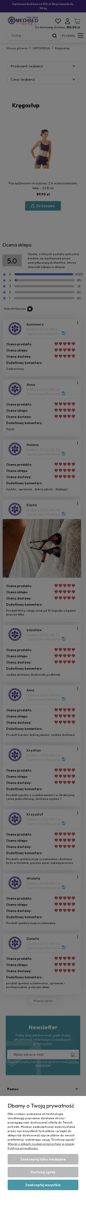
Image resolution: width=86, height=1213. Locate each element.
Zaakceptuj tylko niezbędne (43, 1159)
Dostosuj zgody (43, 1172)
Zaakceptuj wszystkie (43, 1185)
